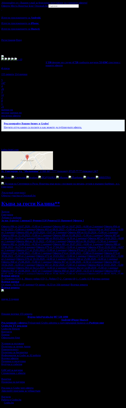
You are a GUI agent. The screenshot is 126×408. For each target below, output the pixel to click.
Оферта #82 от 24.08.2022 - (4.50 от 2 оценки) (26, 244)
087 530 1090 (61, 316)
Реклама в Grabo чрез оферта (17, 387)
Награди (6, 396)
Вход (19, 40)
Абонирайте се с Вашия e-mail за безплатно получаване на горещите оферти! (44, 2)
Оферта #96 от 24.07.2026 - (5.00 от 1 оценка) (26, 226)
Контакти (6, 331)
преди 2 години (10, 299)
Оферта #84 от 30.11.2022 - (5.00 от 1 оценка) (41, 241)
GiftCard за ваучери (12, 370)
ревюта (7, 74)
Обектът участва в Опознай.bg (18, 195)
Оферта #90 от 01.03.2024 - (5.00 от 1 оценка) (93, 232)
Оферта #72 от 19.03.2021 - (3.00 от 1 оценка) (61, 256)
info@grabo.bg (44, 316)
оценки (21, 74)
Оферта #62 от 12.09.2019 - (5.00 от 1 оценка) (93, 267)
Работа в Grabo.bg (11, 399)
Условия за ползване (12, 343)
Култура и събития (11, 364)
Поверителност (10, 349)
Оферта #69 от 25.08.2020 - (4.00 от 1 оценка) (92, 259)
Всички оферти (10, 358)
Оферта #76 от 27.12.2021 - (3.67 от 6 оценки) (93, 250)
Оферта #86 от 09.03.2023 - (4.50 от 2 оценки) (61, 238)
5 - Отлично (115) (11, 278)
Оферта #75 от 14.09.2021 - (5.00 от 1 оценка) (26, 253)
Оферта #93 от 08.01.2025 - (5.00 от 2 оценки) (61, 229)
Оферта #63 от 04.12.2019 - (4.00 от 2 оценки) (41, 267)
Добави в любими (11, 217)
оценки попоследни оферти (11, 114)
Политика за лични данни (16, 346)
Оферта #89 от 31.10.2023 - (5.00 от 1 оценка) (26, 235)
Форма (31, 316)
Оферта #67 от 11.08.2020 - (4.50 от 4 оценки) (77, 262)
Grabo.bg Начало (10, 328)
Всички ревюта (79, 284)
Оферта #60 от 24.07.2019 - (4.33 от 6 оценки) (78, 270)
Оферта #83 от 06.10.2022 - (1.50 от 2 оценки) (92, 241)
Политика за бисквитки (14, 352)
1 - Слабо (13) (83, 278)
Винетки (6, 379)
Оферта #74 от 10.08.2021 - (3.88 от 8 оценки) (77, 253)
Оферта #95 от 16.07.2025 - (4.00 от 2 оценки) (77, 226)
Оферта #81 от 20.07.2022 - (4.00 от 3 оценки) (78, 244)
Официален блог (10, 337)
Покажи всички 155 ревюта (16, 313)
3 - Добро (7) (52, 278)
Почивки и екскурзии (13, 361)
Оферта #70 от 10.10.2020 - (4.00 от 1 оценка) (41, 259)
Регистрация (8, 40)
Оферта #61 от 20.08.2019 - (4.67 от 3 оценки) (26, 270)
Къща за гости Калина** (30, 203)
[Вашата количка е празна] (1, 9)
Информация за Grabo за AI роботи (21, 355)
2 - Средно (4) (67, 278)
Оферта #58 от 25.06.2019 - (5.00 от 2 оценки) (61, 273)
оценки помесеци (7, 111)
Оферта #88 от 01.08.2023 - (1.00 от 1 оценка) (77, 235)
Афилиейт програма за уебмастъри (20, 390)
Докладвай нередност (13, 192)
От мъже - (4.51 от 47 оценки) (18, 284)
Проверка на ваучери (13, 382)
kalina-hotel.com (10, 149)
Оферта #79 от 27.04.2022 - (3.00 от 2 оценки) (61, 247)
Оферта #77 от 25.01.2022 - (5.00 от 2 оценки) (41, 250)
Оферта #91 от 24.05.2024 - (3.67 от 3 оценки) (41, 232)
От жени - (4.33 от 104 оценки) (52, 284)
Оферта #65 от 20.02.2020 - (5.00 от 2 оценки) (61, 265)
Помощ (5, 334)
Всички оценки (100, 278)
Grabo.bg (9, 402)
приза (5, 68)
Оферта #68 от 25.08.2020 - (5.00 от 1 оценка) (26, 262)
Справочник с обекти (13, 373)
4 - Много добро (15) (33, 278)
